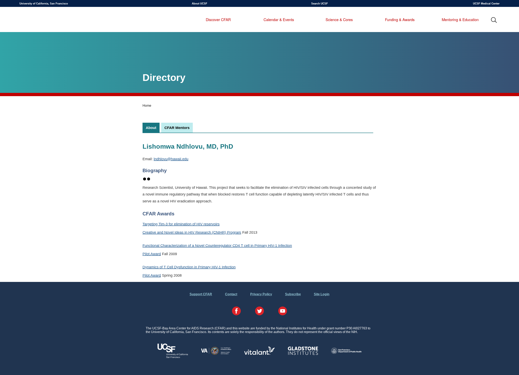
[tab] (151, 128)
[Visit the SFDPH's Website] (346, 353)
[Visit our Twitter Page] (259, 311)
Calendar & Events (279, 19)
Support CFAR (201, 294)
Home (147, 105)
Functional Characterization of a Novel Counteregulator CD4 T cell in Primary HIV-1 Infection (217, 245)
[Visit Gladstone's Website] (303, 354)
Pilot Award (152, 254)
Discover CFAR (218, 19)
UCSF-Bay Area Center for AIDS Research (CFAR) (41, 20)
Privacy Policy (261, 294)
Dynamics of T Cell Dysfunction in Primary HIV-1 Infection (189, 267)
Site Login (321, 294)
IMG (494, 20)
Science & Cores (339, 19)
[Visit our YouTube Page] (283, 311)
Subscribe (293, 294)
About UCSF (199, 3)
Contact (231, 294)
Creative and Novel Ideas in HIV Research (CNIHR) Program (192, 232)
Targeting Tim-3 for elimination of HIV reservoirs (181, 224)
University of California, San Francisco (43, 3)
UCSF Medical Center (486, 3)
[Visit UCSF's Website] (173, 357)
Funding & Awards (400, 19)
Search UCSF (319, 3)
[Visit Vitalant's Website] (259, 353)
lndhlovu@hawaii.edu (171, 159)
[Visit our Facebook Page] (236, 311)
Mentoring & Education (460, 19)
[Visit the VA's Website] (216, 354)
